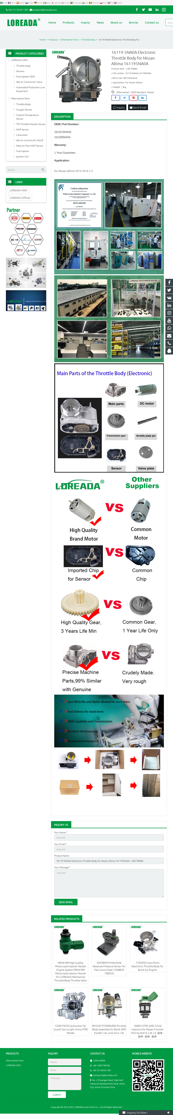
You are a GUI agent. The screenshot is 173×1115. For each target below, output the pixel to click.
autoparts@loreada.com (44, 9)
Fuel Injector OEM (25, 76)
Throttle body (23, 65)
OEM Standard (138, 92)
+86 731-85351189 (18, 9)
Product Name (61, 855)
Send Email (139, 107)
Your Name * (60, 832)
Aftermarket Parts (20, 98)
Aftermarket (122, 92)
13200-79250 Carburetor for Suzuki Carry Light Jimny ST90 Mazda (71, 1029)
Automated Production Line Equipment (30, 89)
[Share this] (115, 98)
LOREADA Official (20, 197)
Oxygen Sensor (24, 109)
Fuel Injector (22, 151)
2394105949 (99, 1060)
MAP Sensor (22, 129)
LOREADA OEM (19, 60)
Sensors (20, 71)
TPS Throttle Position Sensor (31, 124)
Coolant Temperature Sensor (27, 116)
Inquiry (120, 107)
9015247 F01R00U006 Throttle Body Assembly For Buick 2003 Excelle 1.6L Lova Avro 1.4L (109, 1029)
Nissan (150, 92)
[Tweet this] (124, 98)
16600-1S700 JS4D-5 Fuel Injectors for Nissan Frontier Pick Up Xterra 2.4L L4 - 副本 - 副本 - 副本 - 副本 (147, 1031)
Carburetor (22, 134)
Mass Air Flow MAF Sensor (29, 145)
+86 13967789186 (101, 1065)
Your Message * (62, 867)
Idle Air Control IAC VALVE (29, 140)
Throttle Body (23, 104)
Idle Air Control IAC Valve (29, 81)
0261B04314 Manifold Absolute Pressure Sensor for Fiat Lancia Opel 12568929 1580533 (109, 968)
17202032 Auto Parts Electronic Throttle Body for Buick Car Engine (147, 966)
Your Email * (60, 844)
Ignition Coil (22, 156)
